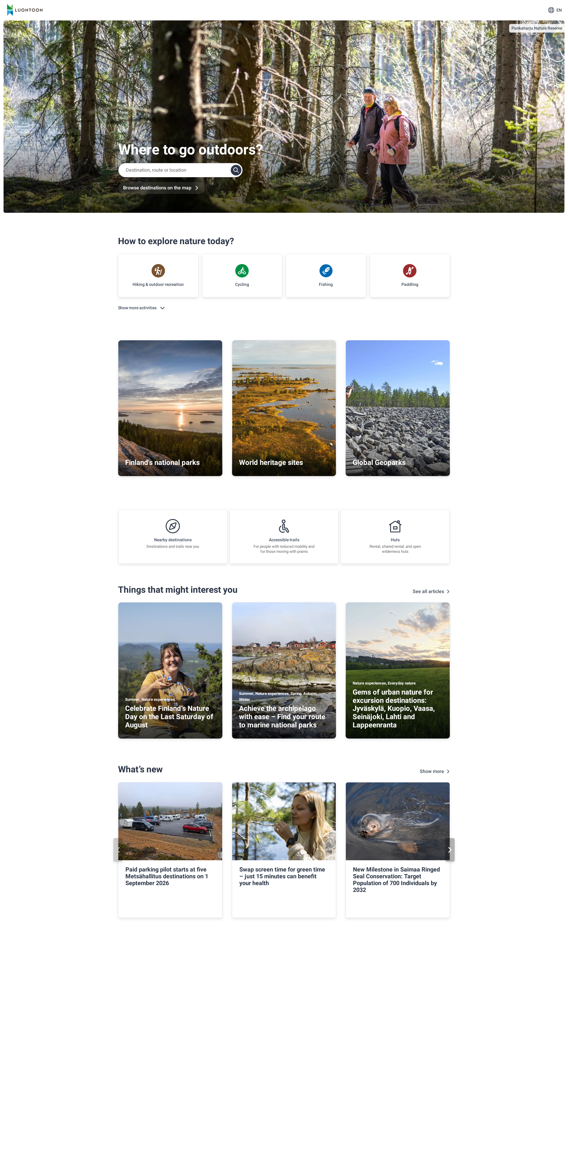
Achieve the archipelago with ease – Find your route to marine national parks (282, 716)
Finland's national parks (162, 462)
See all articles (428, 591)
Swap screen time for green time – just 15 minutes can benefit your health (282, 876)
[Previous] (118, 850)
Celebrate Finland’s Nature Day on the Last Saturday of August (169, 716)
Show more (432, 771)
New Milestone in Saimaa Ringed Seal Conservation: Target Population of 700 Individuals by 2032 (396, 879)
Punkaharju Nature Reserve (536, 28)
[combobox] (180, 170)
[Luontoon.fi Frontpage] (25, 10)
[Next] (450, 850)
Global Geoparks (379, 462)
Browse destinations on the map (157, 187)
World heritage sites (271, 462)
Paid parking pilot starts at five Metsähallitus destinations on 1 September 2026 (166, 876)
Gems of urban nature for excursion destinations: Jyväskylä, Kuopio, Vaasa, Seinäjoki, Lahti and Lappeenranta (394, 708)
